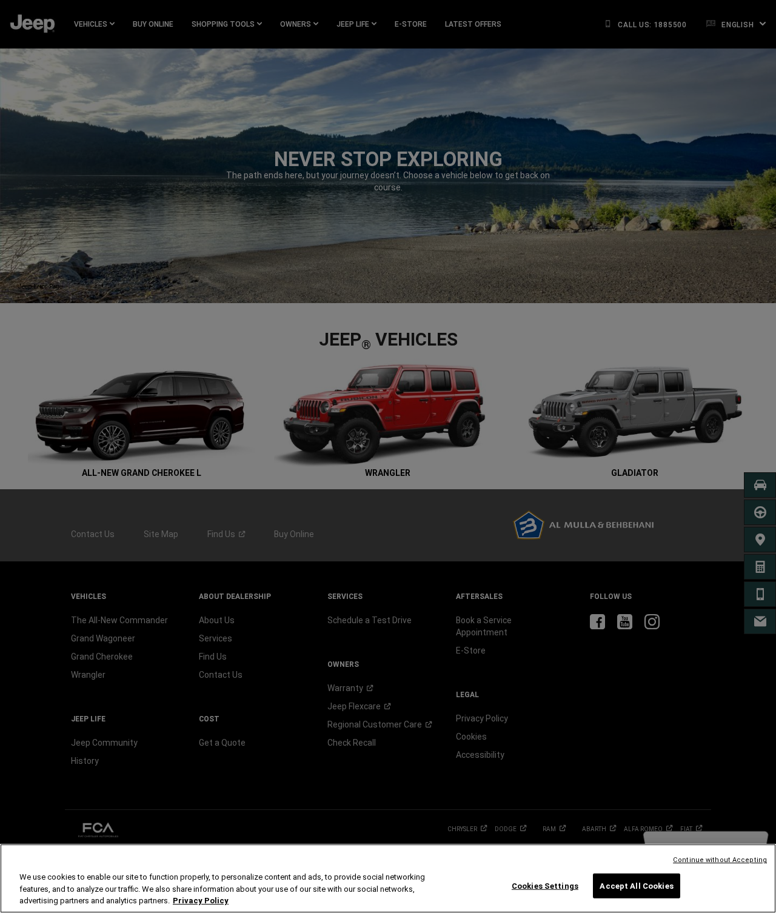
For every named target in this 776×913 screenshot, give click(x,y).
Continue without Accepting (720, 860)
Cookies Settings (545, 885)
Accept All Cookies (636, 885)
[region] (388, 878)
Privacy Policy (201, 900)
